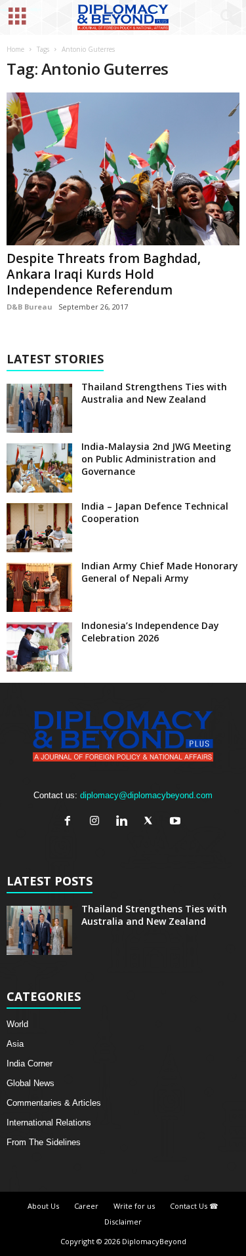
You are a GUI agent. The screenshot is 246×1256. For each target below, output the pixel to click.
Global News (30, 1083)
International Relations (49, 1122)
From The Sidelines (44, 1142)
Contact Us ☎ (194, 1206)
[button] (225, 17)
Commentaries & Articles (54, 1103)
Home (15, 49)
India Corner (29, 1063)
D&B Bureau (29, 307)
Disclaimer (123, 1221)
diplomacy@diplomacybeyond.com (146, 795)
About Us (43, 1206)
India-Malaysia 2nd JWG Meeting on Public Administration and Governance (156, 458)
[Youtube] (177, 822)
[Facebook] (70, 822)
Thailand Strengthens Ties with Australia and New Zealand (154, 392)
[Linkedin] (124, 822)
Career (86, 1206)
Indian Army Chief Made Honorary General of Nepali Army (159, 571)
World (17, 1024)
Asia (15, 1044)
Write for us (134, 1206)
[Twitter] (151, 822)
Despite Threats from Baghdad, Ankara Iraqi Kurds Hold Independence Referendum (104, 274)
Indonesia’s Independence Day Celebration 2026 (150, 631)
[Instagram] (97, 822)
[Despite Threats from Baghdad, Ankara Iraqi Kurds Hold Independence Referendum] (123, 168)
